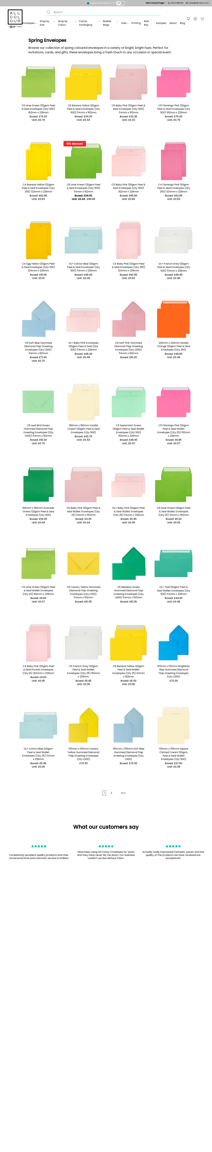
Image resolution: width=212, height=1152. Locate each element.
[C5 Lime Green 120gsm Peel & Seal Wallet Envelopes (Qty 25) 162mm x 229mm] (38, 564)
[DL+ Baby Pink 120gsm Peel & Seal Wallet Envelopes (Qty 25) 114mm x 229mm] (128, 484)
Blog (182, 23)
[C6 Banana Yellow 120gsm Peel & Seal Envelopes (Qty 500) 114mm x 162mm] (83, 82)
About (173, 23)
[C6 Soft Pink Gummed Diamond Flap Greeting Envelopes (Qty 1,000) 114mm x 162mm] (128, 319)
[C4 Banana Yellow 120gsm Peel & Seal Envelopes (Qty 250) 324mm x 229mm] (38, 161)
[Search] (48, 12)
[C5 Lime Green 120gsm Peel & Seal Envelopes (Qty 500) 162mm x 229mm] (38, 82)
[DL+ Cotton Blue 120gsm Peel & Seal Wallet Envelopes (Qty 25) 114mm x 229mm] (38, 725)
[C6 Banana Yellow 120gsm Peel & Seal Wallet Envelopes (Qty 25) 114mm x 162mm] (128, 643)
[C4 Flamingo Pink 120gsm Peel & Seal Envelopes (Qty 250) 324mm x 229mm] (173, 161)
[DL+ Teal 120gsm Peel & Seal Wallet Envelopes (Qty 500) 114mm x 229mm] (173, 564)
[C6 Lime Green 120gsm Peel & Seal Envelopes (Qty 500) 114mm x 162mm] (83, 161)
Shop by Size (44, 23)
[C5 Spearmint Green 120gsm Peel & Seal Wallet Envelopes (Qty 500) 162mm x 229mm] (128, 402)
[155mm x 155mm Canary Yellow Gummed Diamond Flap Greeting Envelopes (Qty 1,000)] (83, 725)
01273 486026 (177, 3)
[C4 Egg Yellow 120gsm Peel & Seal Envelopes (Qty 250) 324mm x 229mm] (38, 240)
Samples (161, 23)
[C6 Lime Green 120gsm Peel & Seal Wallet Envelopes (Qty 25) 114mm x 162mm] (173, 484)
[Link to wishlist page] (188, 19)
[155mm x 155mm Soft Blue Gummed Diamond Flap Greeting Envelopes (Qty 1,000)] (128, 725)
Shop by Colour (63, 23)
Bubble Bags (107, 23)
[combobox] (100, 12)
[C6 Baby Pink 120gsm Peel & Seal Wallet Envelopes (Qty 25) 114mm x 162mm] (83, 484)
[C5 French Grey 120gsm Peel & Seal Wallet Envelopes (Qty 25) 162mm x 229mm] (83, 643)
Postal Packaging (85, 23)
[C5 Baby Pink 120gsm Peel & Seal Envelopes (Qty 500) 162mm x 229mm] (128, 161)
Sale (123, 23)
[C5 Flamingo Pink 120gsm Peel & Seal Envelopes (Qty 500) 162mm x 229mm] (173, 82)
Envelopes (29, 23)
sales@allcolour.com (199, 3)
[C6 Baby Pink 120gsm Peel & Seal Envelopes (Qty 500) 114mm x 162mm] (128, 82)
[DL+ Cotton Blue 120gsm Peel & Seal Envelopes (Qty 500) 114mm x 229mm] (83, 240)
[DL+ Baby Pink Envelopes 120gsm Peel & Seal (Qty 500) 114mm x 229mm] (83, 319)
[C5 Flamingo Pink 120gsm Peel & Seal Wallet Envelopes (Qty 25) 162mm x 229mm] (173, 402)
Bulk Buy (146, 23)
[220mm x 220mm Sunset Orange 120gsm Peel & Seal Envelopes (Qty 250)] (173, 319)
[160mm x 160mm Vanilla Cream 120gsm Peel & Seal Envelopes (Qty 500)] (83, 402)
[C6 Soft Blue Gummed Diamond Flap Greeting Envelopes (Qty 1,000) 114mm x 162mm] (38, 319)
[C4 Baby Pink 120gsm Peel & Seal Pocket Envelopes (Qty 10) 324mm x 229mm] (38, 643)
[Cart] (202, 19)
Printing (136, 23)
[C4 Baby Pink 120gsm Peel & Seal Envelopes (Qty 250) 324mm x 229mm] (128, 240)
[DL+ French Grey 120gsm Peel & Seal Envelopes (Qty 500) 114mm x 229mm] (173, 240)
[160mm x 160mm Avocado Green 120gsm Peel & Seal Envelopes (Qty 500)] (38, 484)
